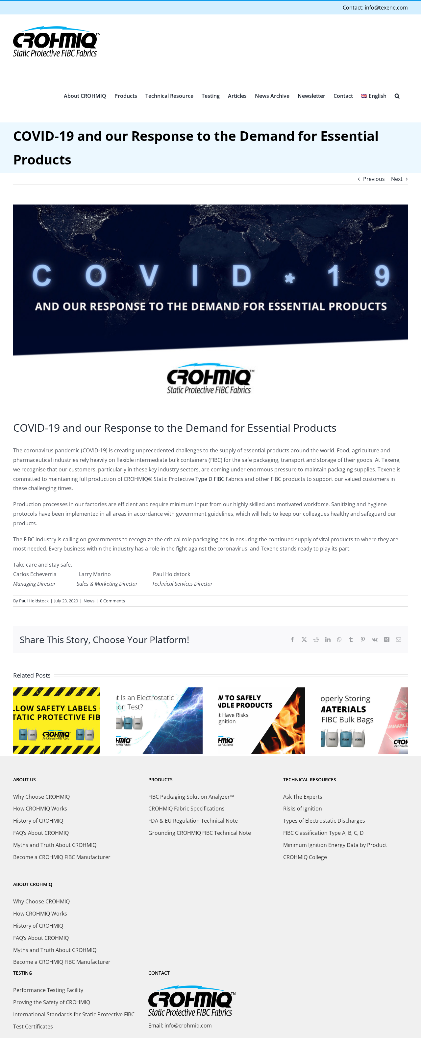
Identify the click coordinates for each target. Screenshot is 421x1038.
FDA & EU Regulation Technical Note (193, 820)
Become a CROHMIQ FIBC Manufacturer (62, 857)
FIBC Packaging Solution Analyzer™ (191, 796)
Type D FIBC (209, 479)
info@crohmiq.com (188, 1025)
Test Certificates (33, 1026)
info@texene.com (386, 7)
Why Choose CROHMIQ (41, 796)
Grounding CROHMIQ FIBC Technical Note (199, 832)
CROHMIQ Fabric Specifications (186, 808)
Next (397, 179)
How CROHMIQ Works (40, 808)
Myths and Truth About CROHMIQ (54, 845)
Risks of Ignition (302, 808)
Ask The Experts (302, 796)
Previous (374, 179)
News (89, 601)
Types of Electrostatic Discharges (324, 820)
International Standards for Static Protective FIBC (74, 1014)
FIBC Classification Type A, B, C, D (323, 832)
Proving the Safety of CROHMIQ (51, 1002)
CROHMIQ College (305, 857)
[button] (397, 95)
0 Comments (112, 601)
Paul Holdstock (34, 601)
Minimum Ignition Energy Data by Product (335, 845)
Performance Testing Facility (48, 990)
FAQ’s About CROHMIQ (41, 832)
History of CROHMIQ (38, 820)
